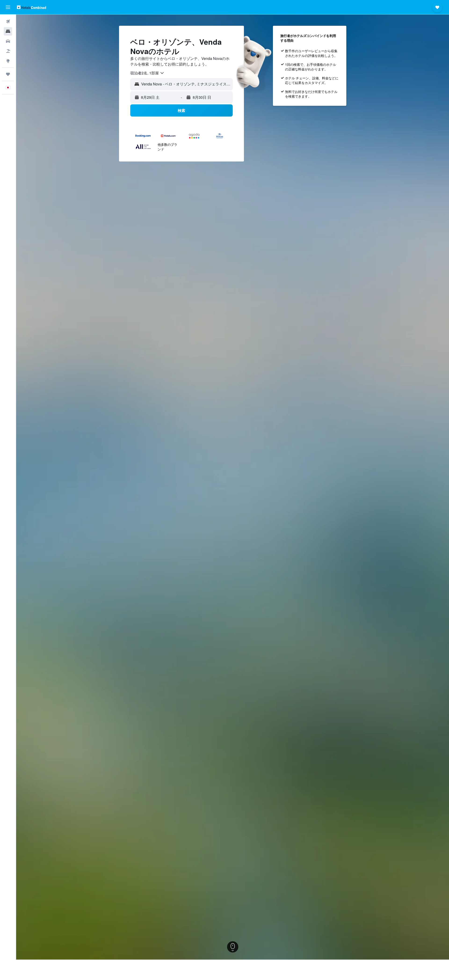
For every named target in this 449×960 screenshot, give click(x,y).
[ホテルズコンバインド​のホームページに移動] (31, 7)
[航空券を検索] (8, 21)
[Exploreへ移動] (8, 61)
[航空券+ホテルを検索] (8, 51)
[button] (8, 7)
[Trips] (8, 74)
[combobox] (147, 73)
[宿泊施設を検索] (8, 31)
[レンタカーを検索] (8, 41)
